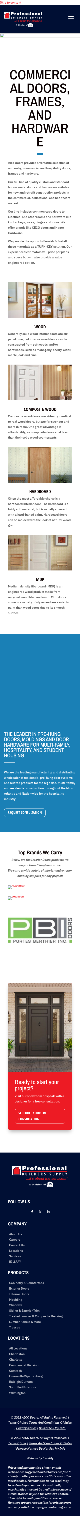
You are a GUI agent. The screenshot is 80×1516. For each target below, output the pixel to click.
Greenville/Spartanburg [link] (26, 1376)
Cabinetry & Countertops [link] (26, 1283)
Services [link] (15, 1256)
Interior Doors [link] (19, 1294)
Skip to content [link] (10, 2)
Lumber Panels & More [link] (25, 1322)
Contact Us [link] (17, 1245)
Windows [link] (15, 1305)
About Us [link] (15, 1234)
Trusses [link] (14, 1327)
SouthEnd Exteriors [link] (22, 1387)
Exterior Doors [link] (19, 1288)
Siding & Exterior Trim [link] (24, 1311)
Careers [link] (14, 1240)
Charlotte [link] (15, 1360)
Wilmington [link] (17, 1393)
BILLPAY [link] (15, 1262)
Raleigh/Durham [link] (21, 1382)
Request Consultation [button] (25, 812)
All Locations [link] (18, 1348)
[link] (23, 25)
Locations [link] (16, 1251)
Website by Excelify (40, 1458)
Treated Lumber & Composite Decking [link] (36, 1316)
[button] (32, 1212)
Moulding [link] (15, 1300)
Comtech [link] (15, 1371)
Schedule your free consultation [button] (33, 1116)
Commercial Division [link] (23, 1365)
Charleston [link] (17, 1354)
